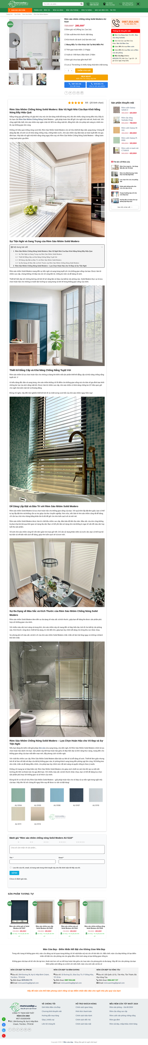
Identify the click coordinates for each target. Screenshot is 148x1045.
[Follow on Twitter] (21, 1029)
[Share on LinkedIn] (82, 93)
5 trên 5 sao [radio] (71, 842)
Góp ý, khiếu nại (48, 1020)
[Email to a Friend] (74, 93)
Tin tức (113, 10)
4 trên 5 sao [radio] (54, 842)
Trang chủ (38, 10)
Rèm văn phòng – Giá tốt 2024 (121, 1007)
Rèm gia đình (58, 10)
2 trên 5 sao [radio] (25, 842)
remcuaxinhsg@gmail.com (28, 983)
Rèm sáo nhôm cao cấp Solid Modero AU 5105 (44, 927)
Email (61, 857)
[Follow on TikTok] (18, 1029)
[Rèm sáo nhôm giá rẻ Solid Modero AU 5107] (19, 912)
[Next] (59, 44)
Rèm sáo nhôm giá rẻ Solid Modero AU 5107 (19, 927)
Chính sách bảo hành (84, 1015)
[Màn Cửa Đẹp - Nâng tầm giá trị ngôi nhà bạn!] (18, 4)
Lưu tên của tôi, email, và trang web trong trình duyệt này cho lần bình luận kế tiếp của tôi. (46, 868)
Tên (11, 857)
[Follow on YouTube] (29, 1029)
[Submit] (81, 4)
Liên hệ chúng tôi (48, 1024)
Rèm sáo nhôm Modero (41, 14)
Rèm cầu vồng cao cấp (118, 1011)
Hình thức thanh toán (84, 1011)
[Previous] (9, 44)
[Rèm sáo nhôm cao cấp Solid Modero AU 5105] (44, 912)
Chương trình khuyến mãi (52, 1011)
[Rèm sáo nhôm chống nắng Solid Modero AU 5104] (94, 912)
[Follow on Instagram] (14, 1029)
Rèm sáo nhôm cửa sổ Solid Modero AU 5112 (69, 927)
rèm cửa (42, 748)
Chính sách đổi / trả (83, 1020)
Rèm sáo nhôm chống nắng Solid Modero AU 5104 (95, 927)
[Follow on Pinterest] (25, 1029)
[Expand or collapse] (102, 247)
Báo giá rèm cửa (101, 10)
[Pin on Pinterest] (78, 93)
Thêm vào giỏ (84, 70)
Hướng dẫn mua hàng (50, 1015)
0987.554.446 (70, 980)
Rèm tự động (86, 10)
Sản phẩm (17, 14)
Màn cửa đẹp (68, 1042)
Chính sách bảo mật (83, 1024)
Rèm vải (47, 10)
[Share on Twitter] (70, 93)
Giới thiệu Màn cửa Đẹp (51, 1007)
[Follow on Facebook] (10, 1029)
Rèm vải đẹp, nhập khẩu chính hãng (123, 1024)
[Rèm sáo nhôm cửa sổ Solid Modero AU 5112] (69, 912)
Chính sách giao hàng (84, 1007)
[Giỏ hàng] (138, 4)
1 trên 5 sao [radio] (13, 842)
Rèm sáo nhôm (27, 14)
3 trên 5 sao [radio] (38, 842)
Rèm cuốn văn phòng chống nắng (123, 1015)
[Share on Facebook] (66, 93)
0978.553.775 (117, 58)
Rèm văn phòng (72, 10)
